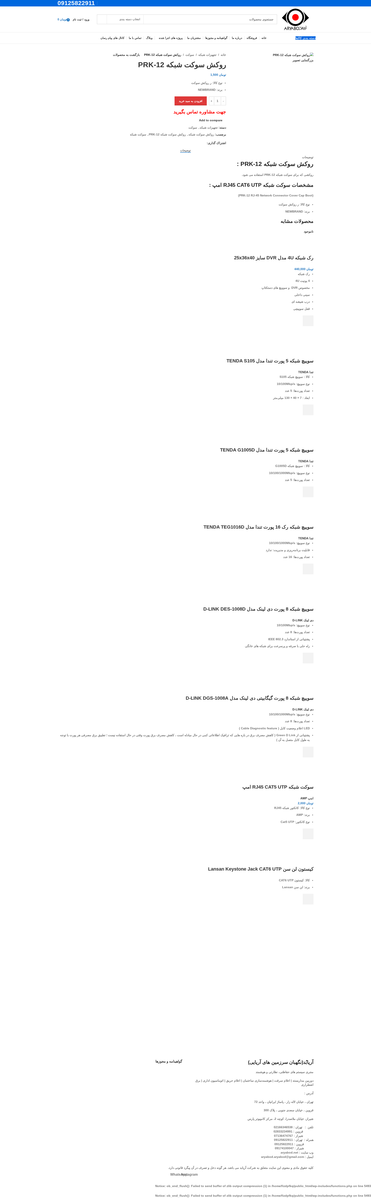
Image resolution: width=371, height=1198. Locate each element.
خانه (223, 54)
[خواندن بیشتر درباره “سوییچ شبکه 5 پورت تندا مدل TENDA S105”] (308, 409)
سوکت (190, 54)
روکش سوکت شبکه (201, 134)
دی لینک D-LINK (302, 620)
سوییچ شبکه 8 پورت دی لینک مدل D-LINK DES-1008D (258, 609)
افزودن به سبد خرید (190, 101)
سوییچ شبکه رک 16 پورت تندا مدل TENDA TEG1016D (258, 527)
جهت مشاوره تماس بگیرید (199, 111)
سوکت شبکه (138, 134)
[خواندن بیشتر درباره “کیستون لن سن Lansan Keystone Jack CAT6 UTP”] (308, 899)
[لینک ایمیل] (204, 143)
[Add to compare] (308, 249)
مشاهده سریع (308, 331)
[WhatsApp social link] (102, 3)
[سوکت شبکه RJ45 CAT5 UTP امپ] (288, 770)
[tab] (185, 150)
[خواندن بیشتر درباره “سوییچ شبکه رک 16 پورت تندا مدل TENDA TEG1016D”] (308, 569)
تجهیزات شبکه (207, 54)
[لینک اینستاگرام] (107, 3)
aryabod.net (289, 1152)
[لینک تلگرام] (193, 143)
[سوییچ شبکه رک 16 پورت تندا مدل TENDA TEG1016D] (276, 510)
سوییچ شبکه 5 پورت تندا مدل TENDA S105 (270, 360)
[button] (308, 834)
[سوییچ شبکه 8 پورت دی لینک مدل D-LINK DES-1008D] (276, 587)
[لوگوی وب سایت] (295, 19)
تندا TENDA (305, 372)
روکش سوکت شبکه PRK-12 (167, 134)
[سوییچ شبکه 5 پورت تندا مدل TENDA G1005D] (285, 428)
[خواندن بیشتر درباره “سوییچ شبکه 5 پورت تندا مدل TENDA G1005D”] (308, 491)
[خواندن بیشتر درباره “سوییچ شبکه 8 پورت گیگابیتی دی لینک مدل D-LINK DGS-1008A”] (308, 752)
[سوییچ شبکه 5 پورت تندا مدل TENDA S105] (283, 339)
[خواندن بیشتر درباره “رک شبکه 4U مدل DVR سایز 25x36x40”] (308, 320)
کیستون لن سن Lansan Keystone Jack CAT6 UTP (260, 869)
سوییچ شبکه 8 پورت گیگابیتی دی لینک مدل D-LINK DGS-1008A (249, 698)
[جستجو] (102, 19)
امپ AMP (306, 798)
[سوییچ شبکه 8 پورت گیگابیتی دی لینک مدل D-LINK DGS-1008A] (270, 676)
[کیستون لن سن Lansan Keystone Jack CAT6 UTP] (277, 852)
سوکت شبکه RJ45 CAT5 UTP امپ (277, 787)
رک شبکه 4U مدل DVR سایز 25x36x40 (273, 257)
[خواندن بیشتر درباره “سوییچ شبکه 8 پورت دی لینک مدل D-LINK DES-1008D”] (308, 658)
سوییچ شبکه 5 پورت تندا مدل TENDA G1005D (266, 450)
